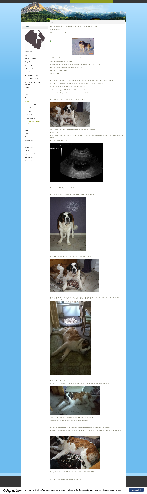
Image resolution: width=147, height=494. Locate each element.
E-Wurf (27, 94)
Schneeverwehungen (30, 140)
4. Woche (29, 114)
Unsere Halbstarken (30, 137)
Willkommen (28, 51)
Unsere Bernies (29, 65)
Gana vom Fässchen (30, 161)
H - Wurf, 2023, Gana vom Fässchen (32, 83)
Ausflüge (27, 133)
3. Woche (29, 111)
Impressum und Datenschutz (33, 154)
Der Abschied (31, 118)
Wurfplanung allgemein (31, 75)
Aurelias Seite (29, 68)
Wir (26, 55)
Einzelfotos (30, 108)
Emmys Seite (28, 72)
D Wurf (27, 98)
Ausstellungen (29, 147)
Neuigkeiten (28, 62)
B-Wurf (27, 127)
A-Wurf (27, 130)
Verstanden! (136, 490)
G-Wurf (27, 87)
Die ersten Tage (31, 104)
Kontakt (27, 150)
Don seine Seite (29, 157)
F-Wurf (27, 91)
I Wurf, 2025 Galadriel (31, 79)
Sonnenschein (28, 144)
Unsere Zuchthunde (30, 58)
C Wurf (27, 101)
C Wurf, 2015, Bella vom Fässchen (34, 122)
